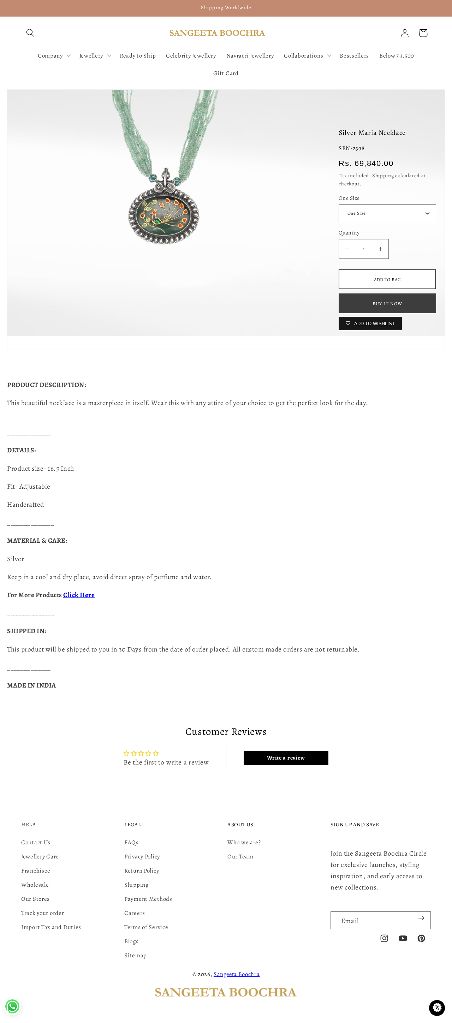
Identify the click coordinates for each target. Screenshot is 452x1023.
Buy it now (387, 304)
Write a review (286, 758)
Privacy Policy (142, 856)
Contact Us (35, 842)
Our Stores (35, 899)
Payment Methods (148, 899)
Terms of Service (146, 927)
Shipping (383, 175)
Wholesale (35, 885)
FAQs (131, 842)
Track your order (42, 913)
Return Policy (141, 871)
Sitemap (135, 955)
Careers (134, 913)
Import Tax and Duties (51, 927)
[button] (30, 33)
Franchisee (35, 871)
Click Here (79, 595)
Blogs (131, 941)
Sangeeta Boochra (237, 974)
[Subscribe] (421, 918)
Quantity (349, 232)
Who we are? (244, 842)
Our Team (240, 856)
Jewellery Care (40, 856)
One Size (349, 198)
